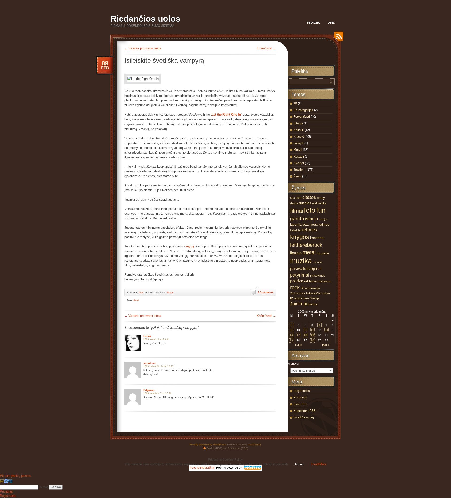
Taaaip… (300, 169)
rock (295, 287)
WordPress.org (304, 417)
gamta (297, 218)
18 (305, 335)
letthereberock (306, 245)
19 (312, 335)
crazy (321, 198)
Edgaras (149, 390)
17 (298, 335)
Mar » (325, 345)
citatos (309, 197)
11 (305, 330)
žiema (312, 304)
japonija (296, 224)
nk (314, 262)
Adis (141, 292)
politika (296, 281)
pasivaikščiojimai (306, 268)
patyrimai (299, 275)
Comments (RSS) (238, 448)
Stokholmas (297, 293)
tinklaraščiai (313, 293)
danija (294, 203)
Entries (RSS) (214, 448)
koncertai (317, 238)
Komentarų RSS (305, 411)
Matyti (170, 292)
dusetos (305, 203)
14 (326, 330)
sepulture (149, 363)
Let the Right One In (226, 114)
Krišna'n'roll (266, 48)
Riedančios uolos (145, 18)
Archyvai (293, 363)
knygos (299, 237)
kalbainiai (295, 230)
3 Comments (265, 292)
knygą (190, 246)
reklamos (324, 281)
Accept (299, 464)
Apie (331, 22)
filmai (136, 300)
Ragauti (299, 156)
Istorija (298, 123)
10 (295, 103)
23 (291, 340)
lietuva (296, 253)
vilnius (298, 298)
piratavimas (317, 275)
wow (306, 298)
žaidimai (298, 303)
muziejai (323, 253)
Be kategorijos (303, 110)
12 (312, 330)
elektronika (319, 203)
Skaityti (299, 163)
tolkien (326, 293)
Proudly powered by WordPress (208, 444)
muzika (301, 261)
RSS (337, 38)
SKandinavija (310, 288)
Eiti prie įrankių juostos (15, 476)
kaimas (324, 224)
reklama (310, 281)
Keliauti (299, 130)
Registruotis (302, 391)
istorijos (323, 219)
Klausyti (299, 136)
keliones (309, 230)
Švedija (314, 298)
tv (291, 298)
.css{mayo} (254, 444)
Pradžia (313, 22)
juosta (314, 224)
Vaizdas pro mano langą (142, 48)
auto (298, 198)
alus (292, 198)
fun (321, 210)
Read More (318, 464)
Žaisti (297, 176)
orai (319, 262)
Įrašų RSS (301, 404)
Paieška (43, 487)
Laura (147, 336)
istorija (311, 218)
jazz (306, 224)
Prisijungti (300, 397)
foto (309, 210)
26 (312, 340)
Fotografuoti (302, 116)
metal (309, 252)
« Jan (298, 345)
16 (291, 335)
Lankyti (298, 143)
